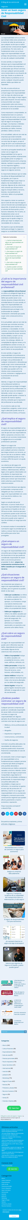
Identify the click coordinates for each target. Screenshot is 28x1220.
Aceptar (14, 1216)
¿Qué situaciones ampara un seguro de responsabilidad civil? (14, 258)
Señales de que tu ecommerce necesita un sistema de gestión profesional (12, 1130)
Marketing (5, 1078)
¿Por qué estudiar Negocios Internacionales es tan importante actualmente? (13, 1134)
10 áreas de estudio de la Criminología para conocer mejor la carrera (12, 1152)
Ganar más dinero (7, 1065)
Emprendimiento (7, 1052)
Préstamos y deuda (8, 1088)
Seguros (4, 1094)
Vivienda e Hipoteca (8, 1101)
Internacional (6, 1068)
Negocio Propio (7, 1081)
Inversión (5, 1071)
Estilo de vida (6, 1055)
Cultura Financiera (7, 1048)
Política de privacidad (7, 1165)
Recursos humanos (8, 1091)
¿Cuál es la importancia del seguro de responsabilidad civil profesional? (14, 242)
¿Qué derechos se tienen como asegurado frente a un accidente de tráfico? (12, 1156)
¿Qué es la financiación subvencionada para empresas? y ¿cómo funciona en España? (13, 1141)
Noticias (4, 1084)
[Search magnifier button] (25, 1031)
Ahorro (4, 1045)
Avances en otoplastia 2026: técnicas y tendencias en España (11, 1137)
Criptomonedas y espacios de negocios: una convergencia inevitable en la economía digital (13, 1148)
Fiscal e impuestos (7, 1062)
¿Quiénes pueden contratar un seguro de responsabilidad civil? (14, 269)
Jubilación (5, 1075)
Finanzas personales (8, 1058)
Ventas (4, 1098)
